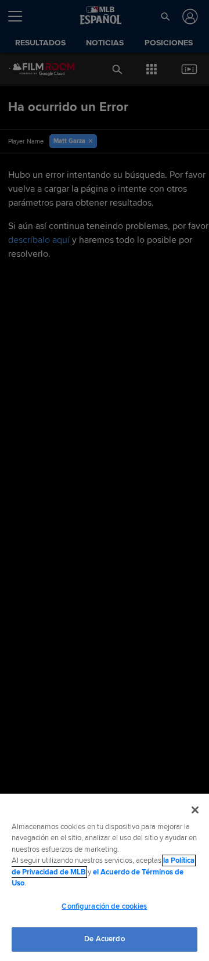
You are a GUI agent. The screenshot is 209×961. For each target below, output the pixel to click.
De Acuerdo (104, 939)
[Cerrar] (195, 810)
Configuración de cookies (104, 906)
